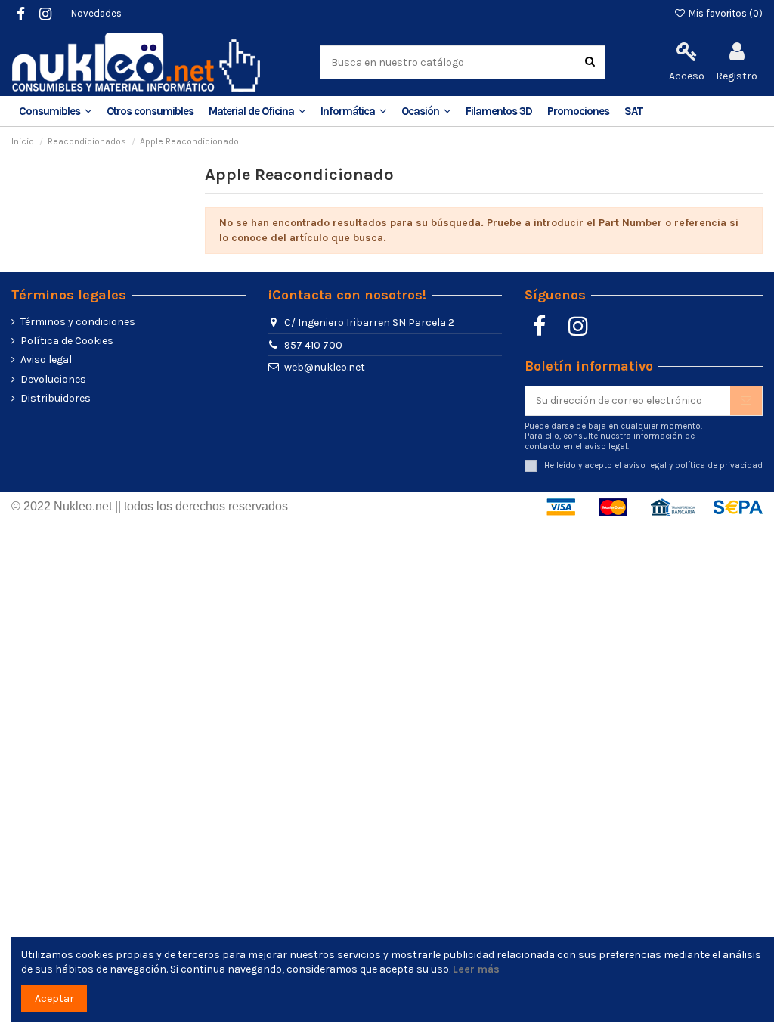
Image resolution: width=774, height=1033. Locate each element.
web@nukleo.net (324, 367)
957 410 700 (313, 345)
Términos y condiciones (77, 321)
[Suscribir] (746, 400)
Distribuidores (55, 398)
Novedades (96, 13)
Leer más (476, 969)
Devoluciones (53, 379)
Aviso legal (46, 359)
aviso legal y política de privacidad (693, 465)
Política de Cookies (66, 340)
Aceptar (54, 998)
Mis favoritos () (724, 13)
